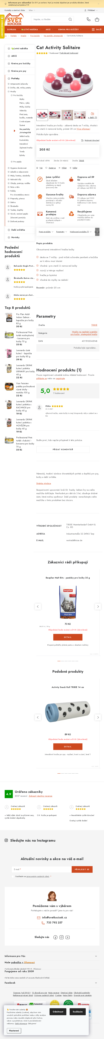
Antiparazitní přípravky (19, 84)
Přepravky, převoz (17, 198)
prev (38, 607)
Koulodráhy (24, 140)
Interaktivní (24, 144)
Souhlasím (78, 1011)
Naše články (68, 995)
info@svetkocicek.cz (54, 917)
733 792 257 (89, 19)
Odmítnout (58, 1011)
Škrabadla (14, 206)
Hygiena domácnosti (18, 168)
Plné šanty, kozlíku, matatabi (26, 116)
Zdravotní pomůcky (18, 217)
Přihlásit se (82, 869)
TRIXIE (81, 160)
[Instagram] (61, 937)
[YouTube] (68, 937)
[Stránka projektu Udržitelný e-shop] (68, 1004)
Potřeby (15, 78)
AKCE (14, 56)
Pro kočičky (18, 95)
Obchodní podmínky (82, 992)
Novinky (15, 237)
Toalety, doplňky (16, 210)
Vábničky (23, 110)
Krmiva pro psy (18, 71)
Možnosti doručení (92, 140)
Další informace (21, 1023)
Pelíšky (13, 191)
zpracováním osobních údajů (37, 876)
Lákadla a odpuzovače (19, 172)
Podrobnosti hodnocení (69, 53)
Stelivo (13, 202)
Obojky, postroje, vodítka (20, 183)
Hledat (70, 19)
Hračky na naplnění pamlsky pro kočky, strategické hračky (84, 333)
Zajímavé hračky (26, 147)
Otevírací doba (67, 992)
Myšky (22, 99)
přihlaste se (41, 378)
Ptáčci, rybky (25, 103)
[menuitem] (12, 29)
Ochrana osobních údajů (44, 995)
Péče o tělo (15, 187)
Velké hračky (25, 136)
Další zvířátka (18, 229)
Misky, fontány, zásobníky (20, 175)
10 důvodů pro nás (39, 992)
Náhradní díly (15, 179)
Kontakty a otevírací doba (15, 10)
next (98, 607)
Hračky (13, 91)
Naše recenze (53, 992)
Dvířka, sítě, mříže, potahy (20, 87)
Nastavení (14, 1030)
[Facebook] (55, 937)
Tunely (22, 151)
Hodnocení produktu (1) (79, 231)
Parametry (60, 231)
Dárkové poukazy (17, 221)
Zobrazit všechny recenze (40, 796)
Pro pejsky (17, 161)
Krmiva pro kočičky (20, 63)
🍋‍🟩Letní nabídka (19, 48)
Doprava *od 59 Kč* (22, 992)
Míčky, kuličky (25, 107)
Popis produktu (45, 231)
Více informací (83, 128)
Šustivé (22, 125)
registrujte (60, 378)
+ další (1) (92, 117)
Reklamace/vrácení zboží (23, 995)
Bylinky (22, 155)
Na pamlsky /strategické (25, 131)
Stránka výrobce (43, 483)
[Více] (96, 29)
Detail (67, 637)
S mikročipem (25, 121)
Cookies (58, 995)
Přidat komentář (63, 449)
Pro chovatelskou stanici (19, 194)
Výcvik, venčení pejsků (19, 214)
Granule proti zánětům (83, 995)
